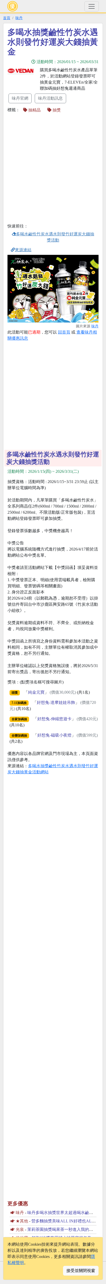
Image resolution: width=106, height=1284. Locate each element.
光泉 (20, 1229)
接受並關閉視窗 (80, 1270)
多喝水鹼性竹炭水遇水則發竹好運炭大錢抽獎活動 (55, 237)
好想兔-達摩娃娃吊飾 (56, 702)
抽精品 (34, 110)
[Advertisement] (53, 168)
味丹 (19, 18)
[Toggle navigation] (91, 6)
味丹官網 (20, 98)
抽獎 (56, 110)
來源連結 (23, 250)
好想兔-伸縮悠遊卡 (54, 719)
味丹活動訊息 (50, 98)
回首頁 (64, 332)
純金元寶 (36, 692)
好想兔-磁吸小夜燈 (54, 735)
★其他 (22, 1221)
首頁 (6, 18)
